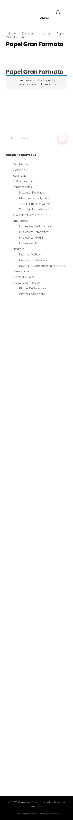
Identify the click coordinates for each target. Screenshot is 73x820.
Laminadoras (21, 271)
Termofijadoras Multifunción (37, 209)
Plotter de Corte (24, 277)
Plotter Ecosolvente (32, 294)
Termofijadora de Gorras (34, 203)
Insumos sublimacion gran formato (42, 265)
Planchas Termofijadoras (34, 198)
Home (12, 33)
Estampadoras (22, 187)
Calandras (19, 175)
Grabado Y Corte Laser (27, 215)
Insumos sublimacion (33, 260)
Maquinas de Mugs (31, 192)
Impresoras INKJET (31, 237)
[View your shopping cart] (58, 12)
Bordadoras (20, 164)
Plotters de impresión (27, 282)
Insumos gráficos (30, 254)
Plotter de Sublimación (34, 288)
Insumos (44, 33)
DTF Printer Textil (24, 181)
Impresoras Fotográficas (34, 232)
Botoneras (19, 170)
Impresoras (20, 220)
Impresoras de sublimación (36, 226)
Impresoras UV (28, 243)
